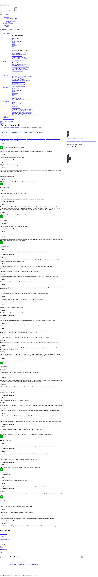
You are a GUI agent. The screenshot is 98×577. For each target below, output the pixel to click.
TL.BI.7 (38, 139)
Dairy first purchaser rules (18, 65)
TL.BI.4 (20, 139)
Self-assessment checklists (18, 79)
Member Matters (16, 108)
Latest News (15, 106)
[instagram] (14, 561)
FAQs (13, 102)
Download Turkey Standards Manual (75, 138)
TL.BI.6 (29, 139)
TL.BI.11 (7, 140)
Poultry (14, 97)
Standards (6, 127)
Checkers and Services (8, 119)
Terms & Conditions (29, 564)
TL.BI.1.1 (6, 139)
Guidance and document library (19, 84)
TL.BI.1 (2, 139)
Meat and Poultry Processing (19, 57)
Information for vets (17, 83)
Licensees (17, 29)
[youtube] (19, 561)
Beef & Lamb (15, 38)
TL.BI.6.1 (33, 139)
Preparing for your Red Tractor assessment (22, 76)
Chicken (14, 39)
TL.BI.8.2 (48, 139)
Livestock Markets (16, 53)
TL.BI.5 (24, 139)
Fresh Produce (15, 45)
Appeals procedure (16, 73)
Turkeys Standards (14, 127)
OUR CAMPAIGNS (8, 23)
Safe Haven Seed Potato (18, 60)
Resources (5, 75)
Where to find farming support (19, 86)
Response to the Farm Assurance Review (22, 113)
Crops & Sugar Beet (17, 41)
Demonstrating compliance (18, 82)
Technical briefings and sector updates (21, 109)
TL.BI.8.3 (53, 139)
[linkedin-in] (24, 561)
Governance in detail (11, 19)
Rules (4, 61)
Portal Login (6, 117)
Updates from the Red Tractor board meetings (23, 110)
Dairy (13, 42)
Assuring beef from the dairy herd (20, 67)
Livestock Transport (17, 56)
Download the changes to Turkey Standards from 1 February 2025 (81, 141)
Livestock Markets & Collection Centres (22, 99)
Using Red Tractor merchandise (20, 69)
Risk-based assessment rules (19, 64)
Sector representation (11, 21)
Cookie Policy (20, 564)
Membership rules (16, 62)
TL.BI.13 (17, 140)
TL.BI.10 (2, 140)
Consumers (4, 29)
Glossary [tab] (2, 143)
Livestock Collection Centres (19, 54)
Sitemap (36, 564)
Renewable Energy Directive (19, 78)
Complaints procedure (17, 71)
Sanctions (14, 72)
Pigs (13, 46)
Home (1, 127)
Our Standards (6, 33)
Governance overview (11, 18)
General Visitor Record (73, 146)
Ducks (13, 44)
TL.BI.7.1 (42, 139)
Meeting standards (16, 104)
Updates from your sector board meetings (22, 112)
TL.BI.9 (58, 139)
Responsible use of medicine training (21, 80)
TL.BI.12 (12, 140)
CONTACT (6, 25)
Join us (4, 116)
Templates (5, 87)
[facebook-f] (10, 560)
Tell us (7, 26)
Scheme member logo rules (18, 68)
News (4, 105)
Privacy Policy (13, 564)
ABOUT (7, 17)
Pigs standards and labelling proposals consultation (24, 114)
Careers (8, 22)
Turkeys (14, 48)
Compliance (6, 101)
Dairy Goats (15, 93)
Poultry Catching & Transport (19, 58)
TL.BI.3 (16, 139)
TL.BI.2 (11, 139)
